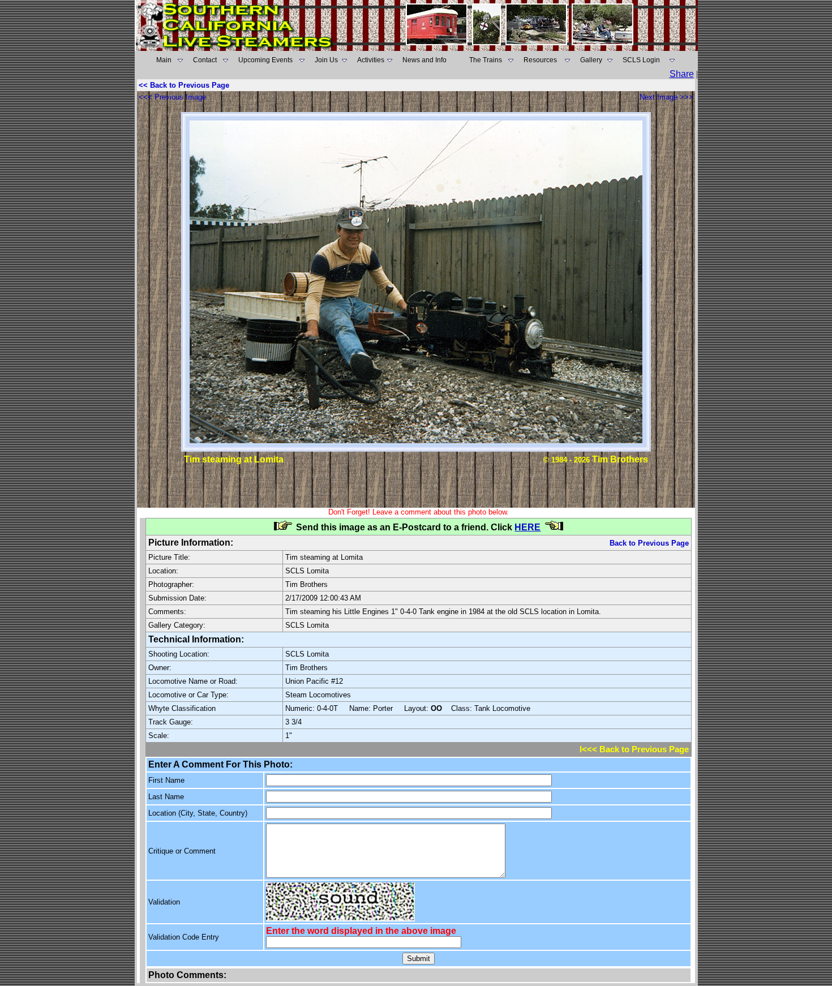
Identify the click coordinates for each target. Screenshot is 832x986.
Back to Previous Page (649, 543)
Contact (205, 60)
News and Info (424, 60)
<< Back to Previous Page (184, 85)
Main (163, 60)
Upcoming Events (265, 60)
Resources (540, 60)
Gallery (591, 60)
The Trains (485, 60)
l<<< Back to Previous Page (634, 749)
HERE (527, 527)
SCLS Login (641, 60)
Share (682, 74)
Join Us (326, 60)
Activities (370, 60)
